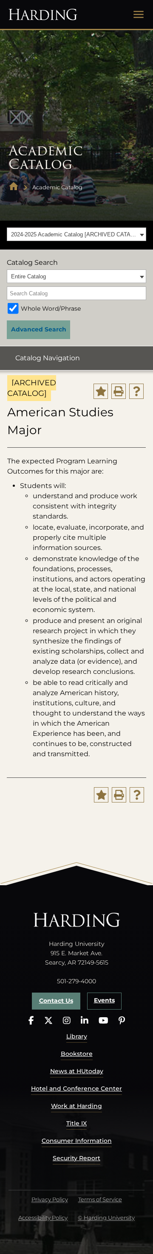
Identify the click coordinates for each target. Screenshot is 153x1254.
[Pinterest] (122, 1020)
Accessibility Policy (43, 1217)
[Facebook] (31, 1020)
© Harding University (106, 1217)
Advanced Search (38, 329)
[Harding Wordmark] (42, 14)
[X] (48, 1020)
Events (104, 1000)
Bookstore (77, 1054)
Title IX (76, 1123)
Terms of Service (100, 1199)
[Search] (140, 293)
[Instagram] (67, 1020)
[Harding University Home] (13, 187)
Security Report (76, 1158)
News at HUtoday (76, 1071)
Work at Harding (76, 1106)
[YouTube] (103, 1020)
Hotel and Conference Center (76, 1088)
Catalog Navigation (47, 358)
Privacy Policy (49, 1199)
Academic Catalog (57, 187)
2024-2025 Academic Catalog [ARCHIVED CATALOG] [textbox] (74, 234)
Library (76, 1036)
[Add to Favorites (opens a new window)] (101, 391)
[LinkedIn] (84, 1020)
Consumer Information (77, 1141)
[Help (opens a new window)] (136, 391)
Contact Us (56, 1000)
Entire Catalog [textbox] (28, 276)
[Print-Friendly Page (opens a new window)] (118, 391)
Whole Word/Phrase (51, 308)
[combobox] (76, 234)
